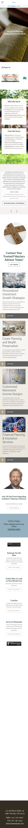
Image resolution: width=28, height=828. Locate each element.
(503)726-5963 (14, 529)
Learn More (10, 315)
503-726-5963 (17, 817)
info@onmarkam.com (15, 823)
